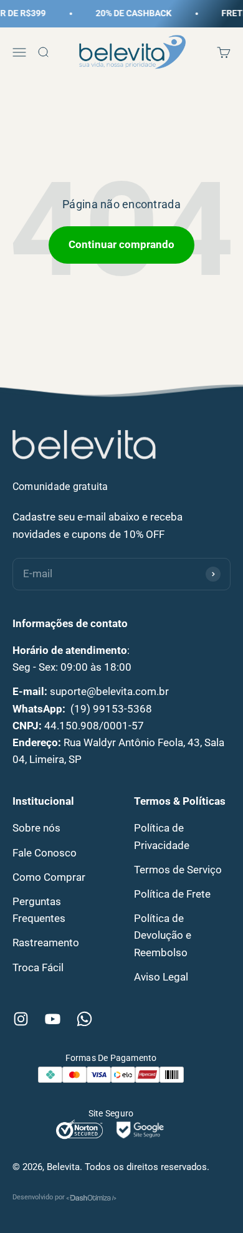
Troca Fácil (38, 967)
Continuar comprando (121, 244)
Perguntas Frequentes (38, 909)
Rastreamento (45, 942)
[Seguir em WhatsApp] (84, 1018)
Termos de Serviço (178, 869)
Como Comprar (48, 877)
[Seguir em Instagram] (20, 1018)
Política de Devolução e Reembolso (162, 935)
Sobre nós (36, 828)
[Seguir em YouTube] (52, 1018)
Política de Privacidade (161, 836)
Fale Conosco (44, 853)
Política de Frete (172, 894)
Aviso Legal (161, 977)
